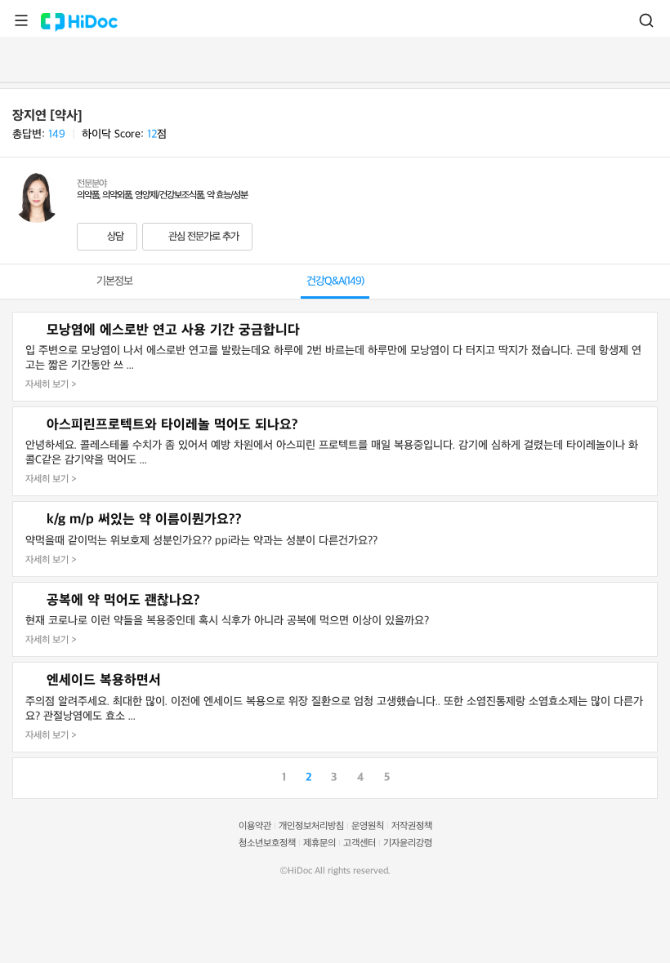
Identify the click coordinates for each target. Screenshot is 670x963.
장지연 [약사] (47, 116)
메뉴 (21, 20)
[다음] (644, 776)
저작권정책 (411, 826)
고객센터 (359, 843)
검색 (646, 20)
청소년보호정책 (267, 843)
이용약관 (255, 826)
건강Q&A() (335, 281)
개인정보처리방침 (311, 826)
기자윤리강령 (407, 843)
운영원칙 (367, 826)
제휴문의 (319, 843)
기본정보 (114, 281)
